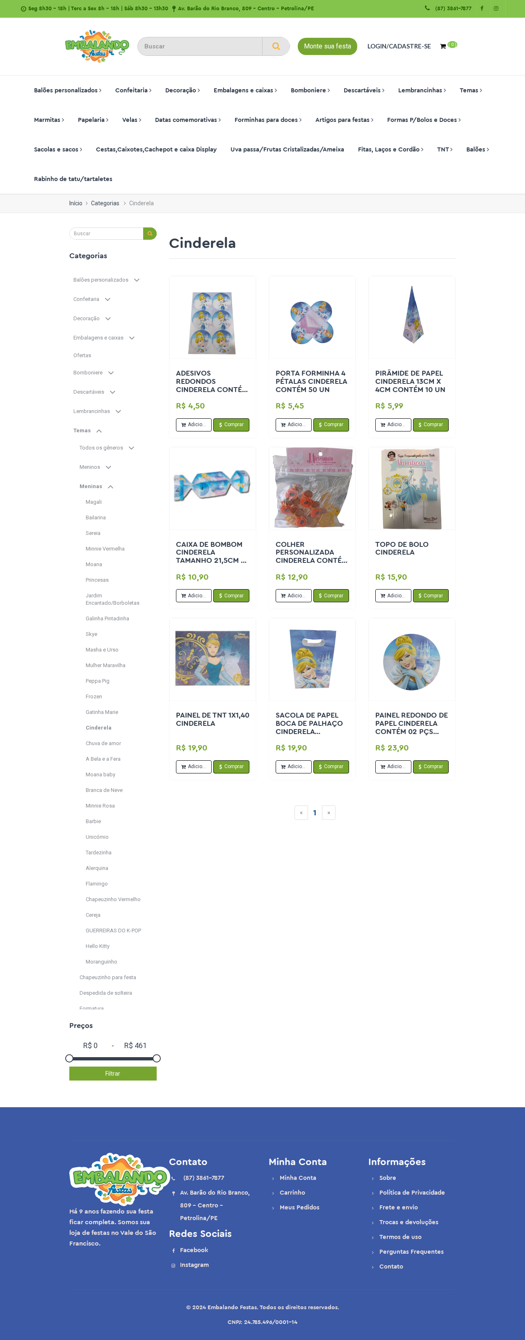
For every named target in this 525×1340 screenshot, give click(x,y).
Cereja (94, 915)
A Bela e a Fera (104, 759)
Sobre (387, 1178)
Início (75, 203)
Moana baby (101, 774)
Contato (391, 1267)
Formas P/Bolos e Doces (423, 120)
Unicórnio (98, 837)
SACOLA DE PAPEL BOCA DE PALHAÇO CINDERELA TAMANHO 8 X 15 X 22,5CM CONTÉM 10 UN (310, 735)
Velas (130, 120)
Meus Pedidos (300, 1208)
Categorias (105, 203)
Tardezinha (99, 852)
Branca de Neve (105, 790)
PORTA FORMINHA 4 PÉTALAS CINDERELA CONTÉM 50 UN (311, 381)
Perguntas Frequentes (411, 1252)
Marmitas (48, 120)
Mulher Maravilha (106, 665)
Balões (476, 150)
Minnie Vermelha (106, 549)
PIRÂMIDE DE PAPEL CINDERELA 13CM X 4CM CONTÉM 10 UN (410, 381)
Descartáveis (363, 90)
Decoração (181, 90)
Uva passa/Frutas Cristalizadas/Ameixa (287, 150)
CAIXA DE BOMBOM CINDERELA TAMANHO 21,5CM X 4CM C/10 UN (210, 556)
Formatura (93, 1008)
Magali (94, 502)
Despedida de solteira (106, 993)
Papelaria (92, 120)
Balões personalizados (66, 90)
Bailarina (96, 517)
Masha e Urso (103, 650)
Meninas (93, 486)
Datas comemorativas (187, 120)
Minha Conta (298, 1178)
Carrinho (292, 1193)
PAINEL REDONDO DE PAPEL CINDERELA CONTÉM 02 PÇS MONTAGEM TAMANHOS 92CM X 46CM (411, 735)
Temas (470, 90)
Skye (92, 634)
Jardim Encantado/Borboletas (113, 599)
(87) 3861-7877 (452, 8)
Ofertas (82, 355)
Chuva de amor (104, 743)
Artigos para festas (343, 120)
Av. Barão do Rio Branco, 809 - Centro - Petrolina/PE (246, 8)
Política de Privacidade (412, 1193)
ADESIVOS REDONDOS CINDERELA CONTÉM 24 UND (212, 385)
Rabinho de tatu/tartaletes (73, 179)
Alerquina (98, 868)
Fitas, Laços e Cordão (389, 150)
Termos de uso (400, 1237)
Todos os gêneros (104, 448)
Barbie (94, 821)
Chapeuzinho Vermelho (114, 899)
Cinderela (99, 728)
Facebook (194, 1250)
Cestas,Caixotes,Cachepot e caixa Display (156, 150)
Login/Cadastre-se (399, 46)
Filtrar (112, 1073)
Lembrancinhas (421, 90)
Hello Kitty (98, 946)
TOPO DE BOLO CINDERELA (402, 548)
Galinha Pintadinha (108, 618)
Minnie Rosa (101, 806)
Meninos (92, 467)
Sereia (94, 533)
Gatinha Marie (102, 712)
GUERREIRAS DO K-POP (114, 930)
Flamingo (97, 884)
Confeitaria (132, 90)
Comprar (234, 424)
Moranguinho (102, 962)
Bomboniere (309, 90)
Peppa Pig (98, 681)
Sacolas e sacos (57, 150)
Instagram (194, 1265)
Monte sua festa (327, 46)
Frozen (94, 696)
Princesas (98, 580)
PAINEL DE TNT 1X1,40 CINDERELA (212, 719)
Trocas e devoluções (408, 1222)
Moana (94, 564)
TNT (443, 150)
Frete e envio (398, 1208)
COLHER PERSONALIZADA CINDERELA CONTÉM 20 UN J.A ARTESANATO (311, 561)
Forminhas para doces (267, 120)
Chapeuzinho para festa (108, 977)
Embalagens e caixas (244, 90)
